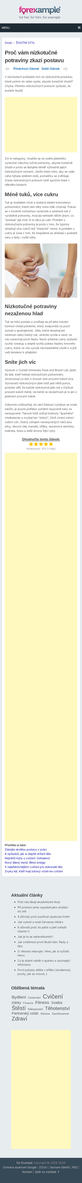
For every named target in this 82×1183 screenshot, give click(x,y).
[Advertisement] (41, 124)
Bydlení (19, 997)
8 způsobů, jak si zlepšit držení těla (28, 853)
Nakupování (35, 1009)
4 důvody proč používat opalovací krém (44, 916)
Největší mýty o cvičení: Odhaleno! (27, 858)
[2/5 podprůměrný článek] (35, 443)
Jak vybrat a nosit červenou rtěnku (40, 922)
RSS (75, 1167)
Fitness (42, 1002)
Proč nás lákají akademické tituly (39, 902)
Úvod (8, 42)
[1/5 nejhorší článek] (30, 443)
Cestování (34, 997)
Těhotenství (57, 1008)
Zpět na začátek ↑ (47, 1171)
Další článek (51, 69)
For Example (24, 1162)
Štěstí (19, 1008)
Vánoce (45, 1013)
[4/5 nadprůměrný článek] (45, 443)
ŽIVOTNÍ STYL (25, 42)
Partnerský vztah (25, 1013)
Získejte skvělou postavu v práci (26, 849)
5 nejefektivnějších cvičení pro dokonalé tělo (33, 867)
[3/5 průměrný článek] (40, 443)
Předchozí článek (26, 69)
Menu (6, 27)
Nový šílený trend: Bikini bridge (25, 862)
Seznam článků (60, 1167)
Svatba (56, 1003)
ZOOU (43, 1167)
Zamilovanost (60, 1013)
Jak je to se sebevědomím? (35, 936)
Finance (28, 1002)
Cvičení (53, 996)
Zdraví (19, 1019)
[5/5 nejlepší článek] (50, 443)
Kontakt (27, 1171)
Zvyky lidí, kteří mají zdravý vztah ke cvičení (34, 871)
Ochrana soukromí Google (19, 1167)
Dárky (16, 1003)
